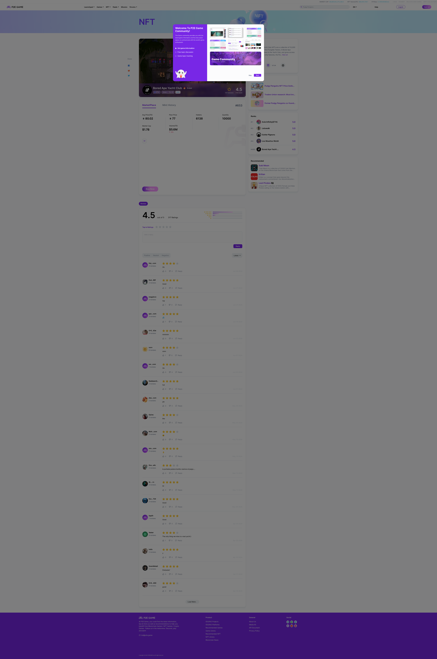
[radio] (184, 48)
